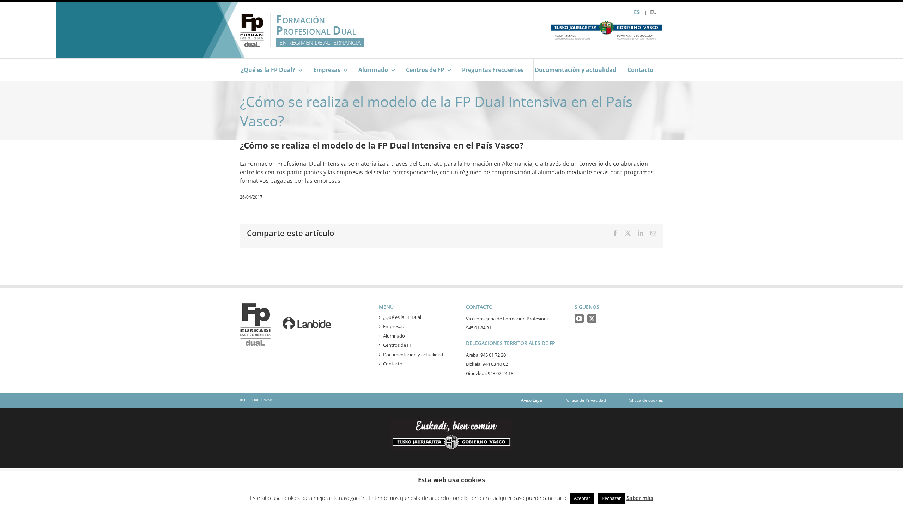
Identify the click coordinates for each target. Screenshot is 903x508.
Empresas (393, 326)
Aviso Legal (532, 400)
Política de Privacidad (585, 400)
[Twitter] (591, 318)
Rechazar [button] (611, 498)
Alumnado (394, 336)
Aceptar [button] (582, 498)
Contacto (392, 364)
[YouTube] (579, 318)
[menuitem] (653, 12)
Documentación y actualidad (413, 354)
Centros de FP (397, 345)
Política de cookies (645, 400)
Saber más (639, 497)
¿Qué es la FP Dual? (403, 317)
